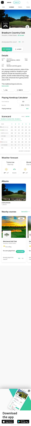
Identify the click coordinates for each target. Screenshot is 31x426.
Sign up (17, 2)
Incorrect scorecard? (24, 151)
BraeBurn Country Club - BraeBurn (11, 119)
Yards (22, 116)
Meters (27, 116)
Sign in (9, 2)
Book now (20, 251)
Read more (5, 86)
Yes (19, 42)
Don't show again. (15, 424)
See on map (21, 35)
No (23, 42)
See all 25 (24, 212)
